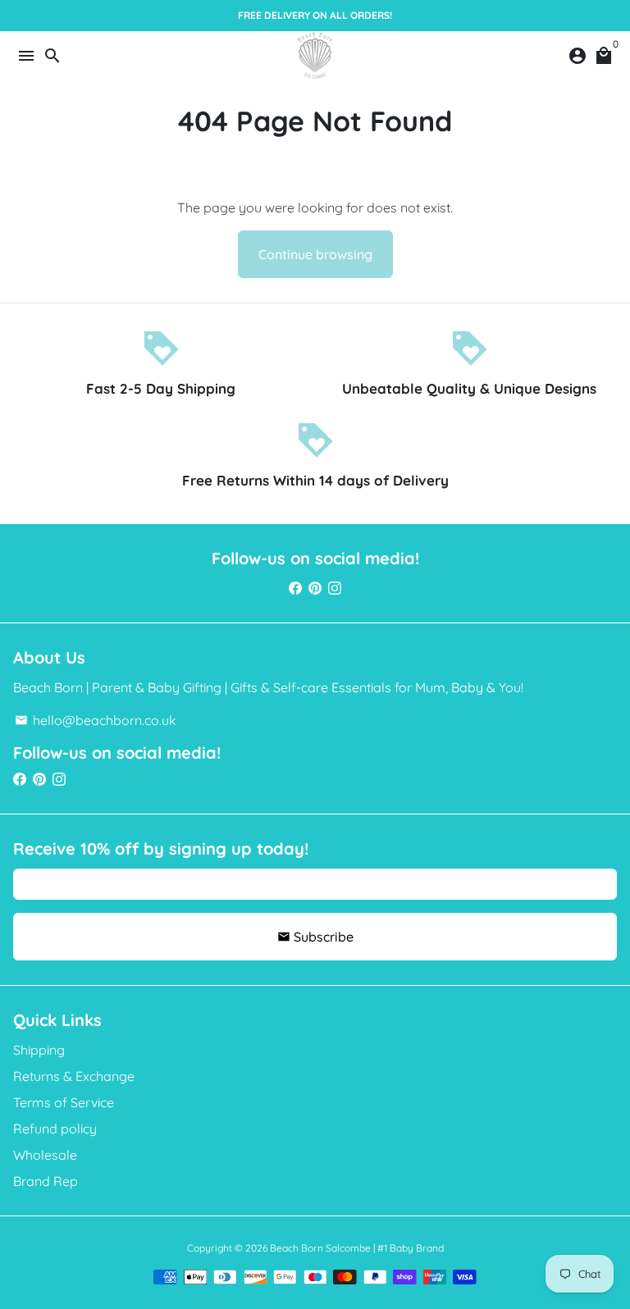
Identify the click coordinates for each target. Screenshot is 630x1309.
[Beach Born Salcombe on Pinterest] (315, 588)
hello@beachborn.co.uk (95, 720)
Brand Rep (45, 1181)
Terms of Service (63, 1102)
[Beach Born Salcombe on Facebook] (295, 588)
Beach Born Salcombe (320, 1248)
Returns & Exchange (74, 1076)
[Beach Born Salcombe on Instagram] (334, 588)
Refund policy (55, 1128)
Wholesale (45, 1155)
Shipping (39, 1050)
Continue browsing (315, 254)
